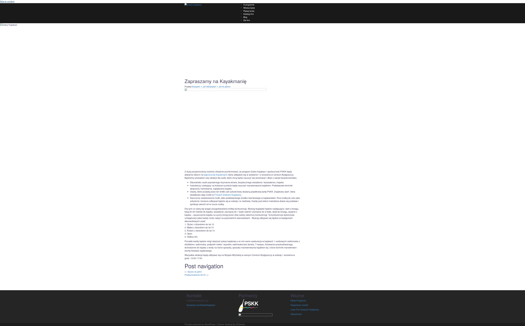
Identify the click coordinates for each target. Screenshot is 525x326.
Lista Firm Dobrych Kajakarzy (305, 309)
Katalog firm (248, 14)
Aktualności (296, 314)
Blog (245, 17)
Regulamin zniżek (299, 305)
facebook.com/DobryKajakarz (201, 305)
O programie (248, 4)
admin (227, 86)
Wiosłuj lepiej (249, 7)
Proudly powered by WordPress (200, 324)
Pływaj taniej (248, 11)
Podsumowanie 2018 (195, 274)
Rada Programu (298, 300)
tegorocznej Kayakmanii (215, 174)
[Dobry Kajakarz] (193, 4)
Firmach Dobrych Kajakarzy (227, 194)
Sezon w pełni (195, 271)
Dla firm (246, 20)
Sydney (228, 324)
